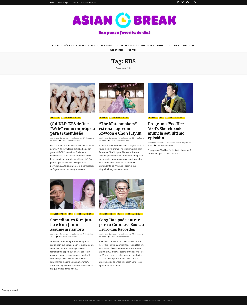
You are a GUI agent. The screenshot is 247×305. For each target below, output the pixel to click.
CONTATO (132, 50)
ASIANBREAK (98, 300)
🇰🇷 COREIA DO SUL (71, 118)
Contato (74, 2)
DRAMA (103, 118)
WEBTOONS (146, 45)
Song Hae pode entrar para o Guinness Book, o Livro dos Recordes (121, 224)
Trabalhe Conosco (88, 2)
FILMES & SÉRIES (109, 45)
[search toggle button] (195, 2)
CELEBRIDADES (58, 214)
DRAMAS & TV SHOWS (86, 45)
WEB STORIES (116, 50)
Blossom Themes (140, 300)
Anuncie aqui (63, 2)
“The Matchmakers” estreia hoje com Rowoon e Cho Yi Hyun (120, 128)
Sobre (52, 2)
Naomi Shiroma (157, 142)
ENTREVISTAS (188, 45)
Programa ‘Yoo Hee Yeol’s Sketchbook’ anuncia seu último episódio (166, 130)
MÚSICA (68, 45)
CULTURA (55, 45)
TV (161, 118)
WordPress (168, 300)
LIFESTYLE (172, 45)
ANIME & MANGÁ (129, 45)
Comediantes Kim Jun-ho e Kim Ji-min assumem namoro (71, 224)
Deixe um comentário (71, 140)
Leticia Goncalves (61, 138)
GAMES (160, 45)
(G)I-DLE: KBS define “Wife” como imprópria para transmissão (72, 128)
